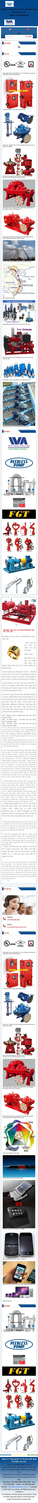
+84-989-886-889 (13, 920)
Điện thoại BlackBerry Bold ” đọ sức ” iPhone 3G (14, 1259)
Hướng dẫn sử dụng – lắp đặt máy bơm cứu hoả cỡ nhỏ (16, 379)
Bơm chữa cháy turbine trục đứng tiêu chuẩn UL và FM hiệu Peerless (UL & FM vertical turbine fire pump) (17, 176)
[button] (19, 33)
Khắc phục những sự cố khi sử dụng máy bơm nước (16, 426)
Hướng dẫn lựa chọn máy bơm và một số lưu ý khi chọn (16, 324)
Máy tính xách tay (7, 1301)
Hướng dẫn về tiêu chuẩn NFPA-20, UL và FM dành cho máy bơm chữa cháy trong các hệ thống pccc (19, 74)
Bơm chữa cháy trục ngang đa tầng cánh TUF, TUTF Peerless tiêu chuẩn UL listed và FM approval (18, 208)
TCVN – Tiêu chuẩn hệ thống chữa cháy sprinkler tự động (17, 261)
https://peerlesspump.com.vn (18, 1487)
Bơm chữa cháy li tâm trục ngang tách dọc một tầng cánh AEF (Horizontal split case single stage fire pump (18, 237)
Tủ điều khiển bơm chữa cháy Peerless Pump (14, 109)
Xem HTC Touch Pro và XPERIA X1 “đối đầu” (14, 1229)
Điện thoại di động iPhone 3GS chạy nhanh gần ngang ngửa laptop (19, 1284)
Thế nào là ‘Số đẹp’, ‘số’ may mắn (11, 1153)
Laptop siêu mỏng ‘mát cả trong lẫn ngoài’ (13, 1178)
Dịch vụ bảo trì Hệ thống (9, 298)
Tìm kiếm (28, 36)
